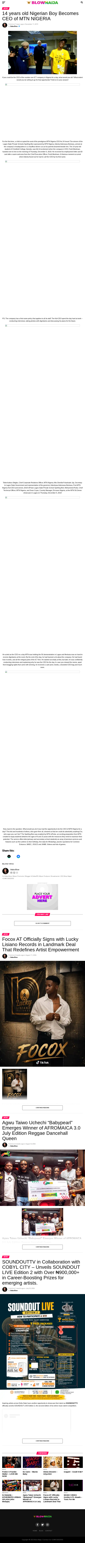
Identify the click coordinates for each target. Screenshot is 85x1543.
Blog (41, 1531)
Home (35, 1531)
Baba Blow (14, 26)
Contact (48, 1531)
